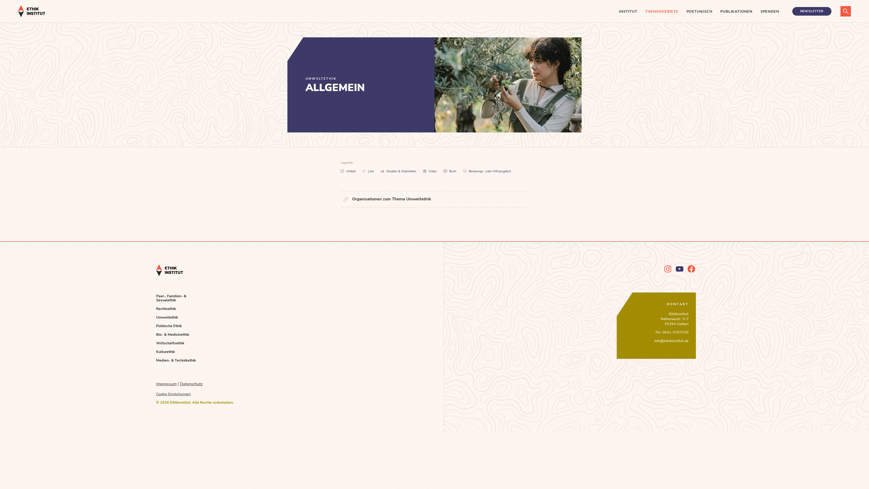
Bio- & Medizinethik (172, 334)
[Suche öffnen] (845, 11)
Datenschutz (191, 384)
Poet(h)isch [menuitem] (699, 11)
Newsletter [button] (812, 11)
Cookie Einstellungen (173, 394)
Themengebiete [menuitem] (661, 11)
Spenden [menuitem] (770, 11)
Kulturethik (165, 351)
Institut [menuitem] (628, 11)
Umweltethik (167, 317)
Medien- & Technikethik (176, 360)
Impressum (166, 384)
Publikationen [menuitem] (736, 11)
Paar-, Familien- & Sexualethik (171, 298)
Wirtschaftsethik (170, 343)
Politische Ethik (169, 326)
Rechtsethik (166, 308)
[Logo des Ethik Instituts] (31, 11)
